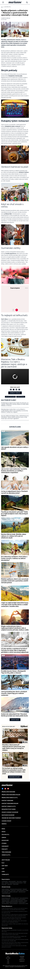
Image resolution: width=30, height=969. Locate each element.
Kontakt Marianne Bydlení (10, 803)
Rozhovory (5, 840)
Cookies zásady (6, 821)
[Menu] (3, 2)
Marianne (22, 956)
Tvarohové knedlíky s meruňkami (16, 900)
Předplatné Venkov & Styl (10, 797)
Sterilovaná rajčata (5, 900)
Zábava (4, 837)
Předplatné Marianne (8, 791)
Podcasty (5, 849)
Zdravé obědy (15, 884)
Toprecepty (5, 874)
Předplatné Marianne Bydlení (11, 794)
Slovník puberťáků (12, 881)
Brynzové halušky (5, 903)
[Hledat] (27, 2)
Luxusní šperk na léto (6, 893)
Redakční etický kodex (9, 809)
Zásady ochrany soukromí (10, 812)
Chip (3, 868)
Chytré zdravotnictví (20, 890)
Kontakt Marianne (7, 800)
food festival (20, 396)
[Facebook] (2, 788)
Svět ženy (5, 865)
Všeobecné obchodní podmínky (11, 818)
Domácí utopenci (22, 902)
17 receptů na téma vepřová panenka (18, 899)
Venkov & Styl (6, 855)
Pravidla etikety (5, 881)
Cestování (6, 882)
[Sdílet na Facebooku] (11, 389)
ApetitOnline (6, 860)
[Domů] (15, 2)
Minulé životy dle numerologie (16, 889)
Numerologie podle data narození (16, 882)
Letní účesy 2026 (22, 891)
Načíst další (15, 719)
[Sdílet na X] (13, 389)
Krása (3, 831)
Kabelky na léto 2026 (13, 891)
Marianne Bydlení (14, 776)
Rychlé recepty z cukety (23, 903)
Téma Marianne (6, 852)
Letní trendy (9, 884)
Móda (3, 828)
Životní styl (7, 6)
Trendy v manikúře (5, 889)
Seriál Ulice (13, 890)
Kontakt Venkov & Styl (9, 806)
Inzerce (4, 824)
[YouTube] (8, 788)
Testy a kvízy (19, 881)
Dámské (22, 958)
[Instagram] (5, 788)
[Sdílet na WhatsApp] (19, 389)
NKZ (8, 959)
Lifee (3, 871)
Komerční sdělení (5, 18)
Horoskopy (5, 846)
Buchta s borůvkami (14, 903)
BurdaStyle (22, 959)
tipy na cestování (10, 396)
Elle (3, 862)
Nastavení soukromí (8, 815)
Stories (4, 843)
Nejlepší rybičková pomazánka (12, 902)
